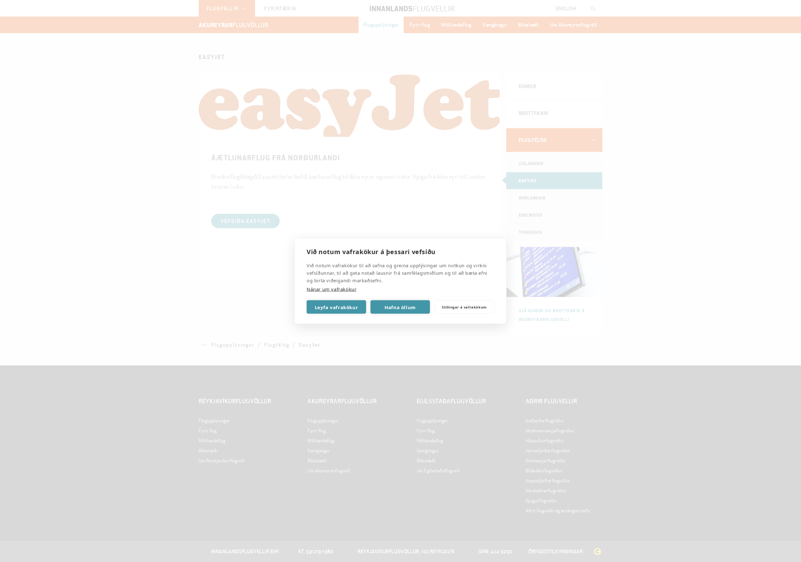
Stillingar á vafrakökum (464, 306)
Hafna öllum (400, 307)
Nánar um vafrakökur (331, 289)
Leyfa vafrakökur (336, 307)
